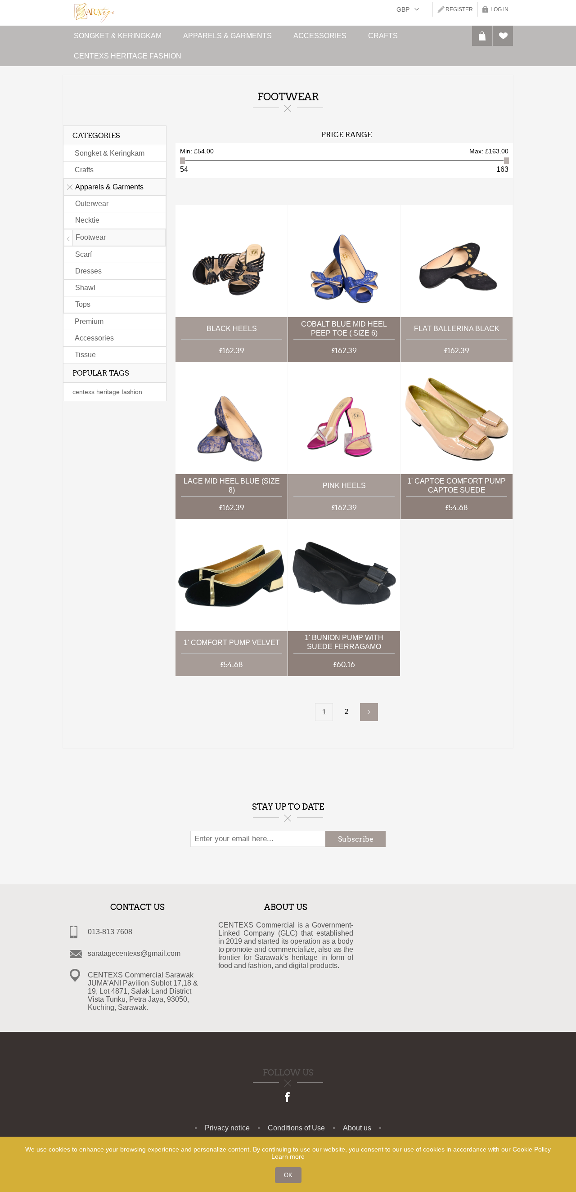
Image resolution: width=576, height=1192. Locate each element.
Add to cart (273, 261)
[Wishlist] (503, 36)
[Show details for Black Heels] (232, 261)
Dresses (88, 271)
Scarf (83, 254)
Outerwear (91, 203)
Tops (82, 304)
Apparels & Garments (109, 187)
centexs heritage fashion (107, 391)
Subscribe (356, 839)
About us (357, 1128)
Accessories (94, 338)
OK (288, 1175)
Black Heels (232, 328)
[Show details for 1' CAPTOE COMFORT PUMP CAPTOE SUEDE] (456, 418)
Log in (499, 9)
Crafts (84, 170)
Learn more (288, 1156)
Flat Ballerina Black (457, 328)
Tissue (85, 354)
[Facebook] (288, 1098)
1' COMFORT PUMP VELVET (232, 642)
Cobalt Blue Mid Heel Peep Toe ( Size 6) (344, 328)
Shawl (85, 287)
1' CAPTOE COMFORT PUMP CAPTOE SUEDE (456, 485)
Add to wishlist (273, 240)
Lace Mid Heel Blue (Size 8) (232, 485)
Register (459, 9)
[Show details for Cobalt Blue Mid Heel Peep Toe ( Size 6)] (344, 261)
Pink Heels (344, 485)
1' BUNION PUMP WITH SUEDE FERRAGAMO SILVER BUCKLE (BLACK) (344, 643)
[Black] (232, 575)
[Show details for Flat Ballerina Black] (456, 261)
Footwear (91, 237)
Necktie (87, 220)
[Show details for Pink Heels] (344, 418)
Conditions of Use (296, 1128)
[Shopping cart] (482, 36)
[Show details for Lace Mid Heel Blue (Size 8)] (232, 418)
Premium (89, 321)
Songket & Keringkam (109, 153)
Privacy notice (227, 1128)
